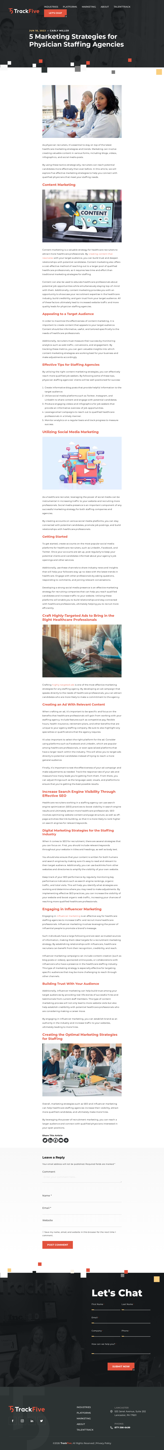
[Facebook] (55, 1140)
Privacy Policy (103, 1443)
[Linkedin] (50, 1140)
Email (46, 1208)
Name (47, 1195)
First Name (98, 1304)
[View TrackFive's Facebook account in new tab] (13, 1421)
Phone (126, 1331)
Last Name (128, 1304)
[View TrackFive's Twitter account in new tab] (41, 1421)
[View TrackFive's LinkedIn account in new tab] (32, 1421)
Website (47, 1220)
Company (97, 1331)
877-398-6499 (122, 1427)
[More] (66, 1140)
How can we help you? (104, 1344)
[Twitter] (45, 1140)
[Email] (60, 1140)
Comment (48, 1171)
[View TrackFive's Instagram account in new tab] (22, 1421)
